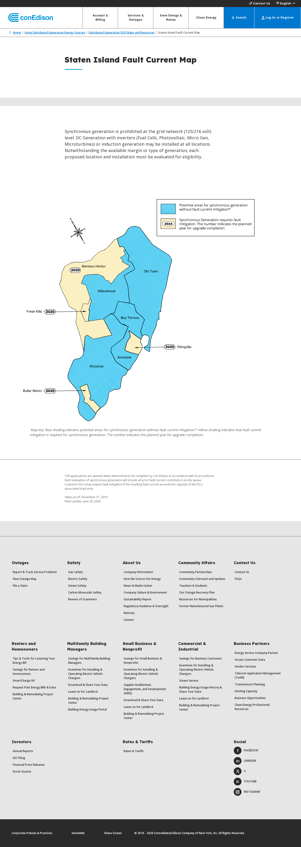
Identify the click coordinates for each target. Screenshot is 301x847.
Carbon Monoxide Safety (84, 592)
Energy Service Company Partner (256, 653)
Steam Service (188, 681)
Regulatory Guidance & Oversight (146, 606)
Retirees (129, 613)
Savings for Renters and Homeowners (29, 671)
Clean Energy (206, 17)
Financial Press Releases (29, 765)
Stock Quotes (22, 771)
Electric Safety (77, 579)
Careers (129, 620)
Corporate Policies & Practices (32, 833)
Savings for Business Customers (200, 658)
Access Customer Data (250, 660)
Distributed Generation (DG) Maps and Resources (121, 33)
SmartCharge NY (24, 681)
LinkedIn (250, 761)
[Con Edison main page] (26, 17)
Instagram (252, 792)
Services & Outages (136, 17)
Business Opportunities (250, 698)
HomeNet (78, 833)
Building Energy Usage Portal (87, 709)
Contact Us (261, 3)
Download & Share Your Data (88, 685)
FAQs (238, 579)
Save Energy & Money (171, 17)
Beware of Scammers (82, 599)
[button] (285, 3)
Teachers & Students (193, 586)
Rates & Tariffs (134, 751)
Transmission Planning (250, 684)
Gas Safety (75, 572)
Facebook (251, 750)
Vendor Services (245, 666)
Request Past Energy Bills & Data (34, 687)
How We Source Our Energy (142, 579)
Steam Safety (77, 586)
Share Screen (113, 833)
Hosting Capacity (246, 691)
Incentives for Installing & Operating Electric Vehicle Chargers (85, 673)
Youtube (250, 781)
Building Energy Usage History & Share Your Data (200, 689)
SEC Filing (19, 758)
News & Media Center (138, 586)
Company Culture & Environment (145, 592)
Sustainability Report (137, 599)
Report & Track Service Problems (35, 572)
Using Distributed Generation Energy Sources (54, 33)
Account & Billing (100, 17)
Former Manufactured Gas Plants (201, 606)
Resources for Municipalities (198, 599)
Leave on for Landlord (83, 692)
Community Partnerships (195, 572)
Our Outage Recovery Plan (197, 592)
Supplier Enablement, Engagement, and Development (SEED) (145, 689)
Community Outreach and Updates (202, 579)
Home (17, 33)
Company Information (138, 572)
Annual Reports (23, 751)
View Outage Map (24, 579)
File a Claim (20, 586)
